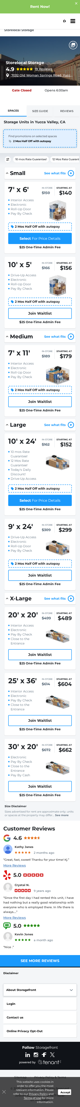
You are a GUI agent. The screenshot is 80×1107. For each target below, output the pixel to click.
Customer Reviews (29, 828)
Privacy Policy (38, 1094)
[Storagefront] (25, 23)
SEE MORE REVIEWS (40, 961)
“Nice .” (8, 947)
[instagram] (36, 1054)
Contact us (15, 1017)
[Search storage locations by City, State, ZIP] (63, 21)
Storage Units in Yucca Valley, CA (34, 122)
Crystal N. (22, 885)
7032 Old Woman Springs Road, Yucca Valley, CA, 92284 (42, 75)
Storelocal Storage (25, 62)
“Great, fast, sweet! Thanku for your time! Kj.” (36, 859)
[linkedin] (27, 1054)
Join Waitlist (40, 313)
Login (11, 1003)
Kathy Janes (24, 847)
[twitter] (52, 1054)
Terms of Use (32, 1098)
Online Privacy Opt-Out (25, 1031)
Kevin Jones (24, 934)
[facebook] (44, 1054)
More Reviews (14, 865)
